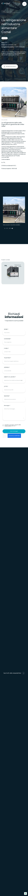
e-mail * (6, 348)
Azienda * (7, 367)
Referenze (9, 11)
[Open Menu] (24, 4)
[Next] (12, 228)
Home (3, 11)
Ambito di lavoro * (10, 376)
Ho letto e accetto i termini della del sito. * (13, 425)
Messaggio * (7, 405)
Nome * (6, 329)
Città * (6, 386)
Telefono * (7, 357)
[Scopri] (19, 3)
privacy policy (8, 425)
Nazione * (7, 396)
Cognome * (7, 338)
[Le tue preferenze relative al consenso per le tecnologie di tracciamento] (25, 893)
